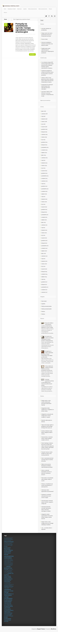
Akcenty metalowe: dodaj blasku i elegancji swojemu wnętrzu (46, 432)
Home (5, 8)
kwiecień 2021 (44, 230)
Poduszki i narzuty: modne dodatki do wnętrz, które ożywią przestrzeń (46, 454)
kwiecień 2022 (44, 199)
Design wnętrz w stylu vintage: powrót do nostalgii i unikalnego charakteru (47, 523)
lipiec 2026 (43, 111)
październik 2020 (44, 245)
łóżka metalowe (6, 615)
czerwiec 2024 (44, 157)
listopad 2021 (44, 212)
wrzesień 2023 (44, 178)
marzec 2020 (44, 263)
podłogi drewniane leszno (8, 585)
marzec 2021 (44, 232)
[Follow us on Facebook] (49, 16)
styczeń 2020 (44, 269)
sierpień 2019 (44, 276)
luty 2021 (43, 235)
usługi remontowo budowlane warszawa (8, 599)
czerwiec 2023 (44, 181)
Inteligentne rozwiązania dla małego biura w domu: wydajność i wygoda (47, 416)
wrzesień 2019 (44, 274)
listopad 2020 (44, 243)
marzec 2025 (44, 137)
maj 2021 (43, 227)
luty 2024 (43, 168)
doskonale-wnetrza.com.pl (26, 34)
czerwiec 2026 (44, 113)
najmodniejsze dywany (7, 582)
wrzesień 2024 (44, 150)
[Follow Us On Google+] (54, 16)
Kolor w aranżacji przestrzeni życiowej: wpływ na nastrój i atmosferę (47, 460)
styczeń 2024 (44, 170)
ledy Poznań (8, 568)
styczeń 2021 (44, 237)
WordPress (53, 629)
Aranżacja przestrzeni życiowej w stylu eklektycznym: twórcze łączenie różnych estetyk (47, 382)
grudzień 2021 (44, 209)
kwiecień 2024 (44, 162)
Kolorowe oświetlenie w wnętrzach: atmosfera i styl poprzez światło (47, 44)
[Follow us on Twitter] (46, 16)
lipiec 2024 (43, 155)
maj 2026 (43, 116)
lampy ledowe (7, 567)
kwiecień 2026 (44, 118)
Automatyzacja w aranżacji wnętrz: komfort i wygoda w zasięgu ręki (47, 502)
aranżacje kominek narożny (8, 538)
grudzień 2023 (44, 173)
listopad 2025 (44, 131)
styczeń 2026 (44, 126)
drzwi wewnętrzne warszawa (9, 556)
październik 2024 (44, 147)
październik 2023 (44, 175)
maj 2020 (43, 258)
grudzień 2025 (44, 129)
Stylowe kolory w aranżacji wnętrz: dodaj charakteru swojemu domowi (46, 438)
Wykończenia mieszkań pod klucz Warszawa (8, 604)
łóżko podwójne (7, 618)
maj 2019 (43, 279)
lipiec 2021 (43, 222)
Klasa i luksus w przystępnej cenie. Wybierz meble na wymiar (47, 479)
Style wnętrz (19, 8)
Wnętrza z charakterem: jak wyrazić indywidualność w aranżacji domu (47, 485)
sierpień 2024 (44, 152)
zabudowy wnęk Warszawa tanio (8, 613)
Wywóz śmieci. (44, 39)
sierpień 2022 (44, 194)
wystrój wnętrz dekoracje (8, 611)
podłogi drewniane (11, 584)
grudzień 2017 (44, 281)
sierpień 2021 (44, 219)
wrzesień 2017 (44, 289)
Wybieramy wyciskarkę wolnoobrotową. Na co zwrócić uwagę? (46, 496)
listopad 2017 (44, 284)
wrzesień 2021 (44, 217)
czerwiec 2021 (44, 225)
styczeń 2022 (44, 206)
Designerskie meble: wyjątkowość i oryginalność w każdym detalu (47, 410)
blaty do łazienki (9, 541)
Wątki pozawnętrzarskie (32, 8)
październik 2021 (44, 214)
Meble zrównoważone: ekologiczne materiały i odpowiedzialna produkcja (46, 466)
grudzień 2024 (44, 142)
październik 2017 (44, 287)
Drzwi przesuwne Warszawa (7, 548)
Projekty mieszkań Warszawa (8, 586)
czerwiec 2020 (44, 256)
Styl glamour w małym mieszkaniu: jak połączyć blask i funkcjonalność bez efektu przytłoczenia (47, 354)
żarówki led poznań (7, 620)
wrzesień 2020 (44, 248)
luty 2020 (43, 266)
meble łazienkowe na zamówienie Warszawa (8, 579)
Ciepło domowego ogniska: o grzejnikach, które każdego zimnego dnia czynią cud (47, 426)
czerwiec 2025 (44, 134)
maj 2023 (43, 183)
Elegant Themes (41, 629)
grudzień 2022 (44, 186)
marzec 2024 (44, 165)
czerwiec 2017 (44, 292)
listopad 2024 (44, 144)
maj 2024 (43, 160)
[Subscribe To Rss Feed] (51, 16)
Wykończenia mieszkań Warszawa (8, 607)
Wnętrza (50, 8)
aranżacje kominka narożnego (8, 539)
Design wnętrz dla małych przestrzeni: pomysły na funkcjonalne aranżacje (46, 35)
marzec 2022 (44, 201)
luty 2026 (43, 124)
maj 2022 (43, 196)
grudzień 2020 (44, 240)
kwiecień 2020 (44, 261)
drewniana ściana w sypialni (8, 545)
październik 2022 (44, 188)
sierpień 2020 (44, 250)
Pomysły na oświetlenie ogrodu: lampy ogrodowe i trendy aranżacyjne (24, 28)
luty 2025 (43, 139)
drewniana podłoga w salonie (8, 544)
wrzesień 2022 (44, 191)
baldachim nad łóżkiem (7, 540)
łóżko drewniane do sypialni (8, 616)
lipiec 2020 (43, 253)
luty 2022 (43, 204)
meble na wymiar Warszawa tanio (8, 575)
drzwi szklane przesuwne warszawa (8, 551)
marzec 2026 (44, 121)
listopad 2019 (44, 271)
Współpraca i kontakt (12, 8)
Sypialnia (25, 8)
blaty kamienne (6, 542)
